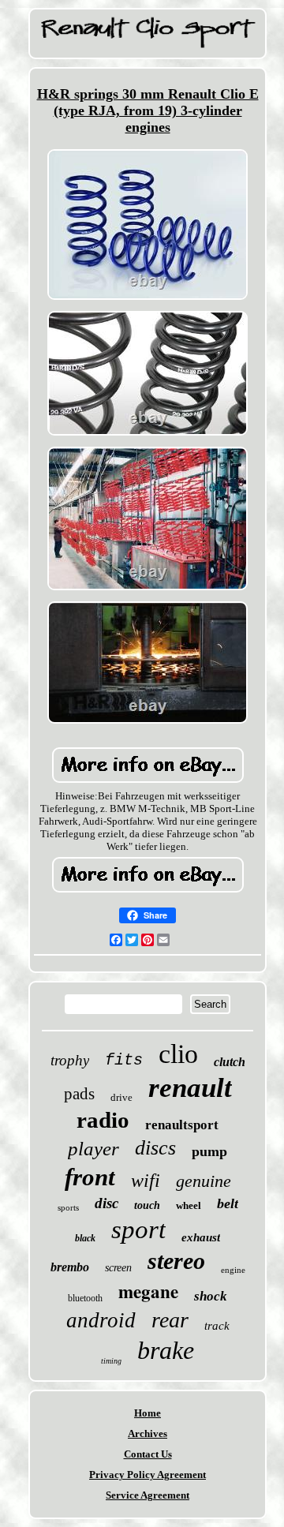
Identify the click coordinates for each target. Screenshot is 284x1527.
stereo (176, 1261)
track (217, 1325)
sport (138, 1229)
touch (147, 1205)
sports (68, 1207)
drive (121, 1097)
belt (227, 1203)
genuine (203, 1181)
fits (124, 1060)
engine (233, 1269)
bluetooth (85, 1298)
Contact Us (148, 1454)
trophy (69, 1060)
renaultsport (182, 1124)
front (90, 1177)
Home (147, 1413)
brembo (69, 1267)
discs (155, 1147)
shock (210, 1296)
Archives (147, 1433)
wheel (188, 1205)
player (93, 1148)
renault (190, 1087)
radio (103, 1119)
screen (118, 1268)
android (101, 1320)
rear (170, 1320)
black (85, 1238)
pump (209, 1151)
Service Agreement (147, 1495)
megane (148, 1291)
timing (111, 1361)
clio (178, 1054)
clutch (229, 1062)
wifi (145, 1180)
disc (106, 1203)
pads (79, 1093)
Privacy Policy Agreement (147, 1474)
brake (165, 1350)
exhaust (200, 1237)
